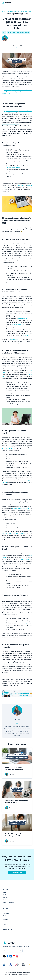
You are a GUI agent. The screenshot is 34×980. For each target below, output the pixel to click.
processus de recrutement (13, 167)
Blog (3, 11)
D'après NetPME (25, 559)
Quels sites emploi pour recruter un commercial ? (14, 768)
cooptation (20, 185)
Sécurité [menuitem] (5, 897)
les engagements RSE (18, 324)
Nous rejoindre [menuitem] (7, 910)
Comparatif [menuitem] (6, 924)
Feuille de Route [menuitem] (7, 929)
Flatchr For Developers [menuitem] (9, 931)
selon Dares (26, 335)
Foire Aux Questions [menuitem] (8, 922)
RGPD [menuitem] (4, 892)
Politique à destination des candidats (20, 974)
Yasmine (17, 43)
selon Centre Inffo (23, 318)
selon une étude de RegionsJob (10, 124)
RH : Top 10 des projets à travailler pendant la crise (15, 835)
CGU (5, 972)
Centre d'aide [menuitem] (6, 927)
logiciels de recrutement (11, 111)
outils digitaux (14, 339)
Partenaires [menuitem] (6, 913)
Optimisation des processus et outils (20, 11)
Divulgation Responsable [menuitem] (9, 899)
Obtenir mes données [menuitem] (8, 902)
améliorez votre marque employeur (13, 533)
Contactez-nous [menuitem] (7, 915)
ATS (8, 11)
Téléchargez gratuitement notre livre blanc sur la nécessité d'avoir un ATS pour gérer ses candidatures (17, 91)
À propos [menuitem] (5, 908)
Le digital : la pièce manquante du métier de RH (16, 802)
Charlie (11, 807)
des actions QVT (23, 623)
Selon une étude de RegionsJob (20, 508)
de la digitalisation (7, 448)
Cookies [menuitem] (5, 894)
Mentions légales (12, 972)
